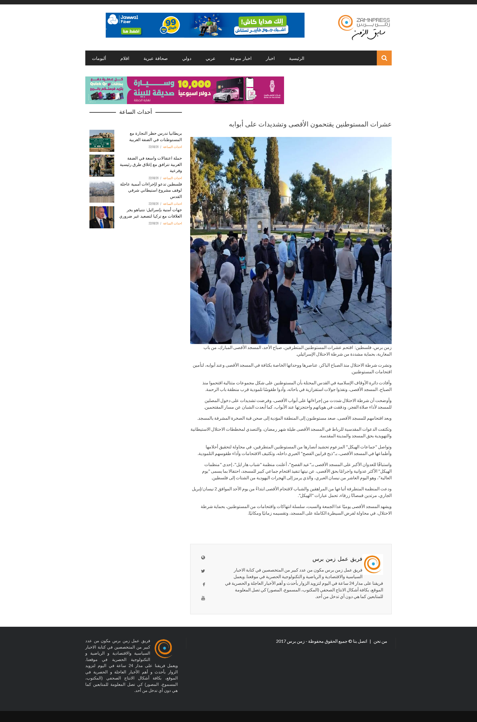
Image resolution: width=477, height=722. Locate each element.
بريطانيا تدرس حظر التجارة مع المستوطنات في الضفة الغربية (155, 136)
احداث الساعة (172, 147)
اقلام (124, 58)
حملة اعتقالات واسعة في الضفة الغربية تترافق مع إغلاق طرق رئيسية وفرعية (151, 164)
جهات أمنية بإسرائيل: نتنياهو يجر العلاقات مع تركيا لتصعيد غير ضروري (150, 212)
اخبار (270, 58)
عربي (211, 58)
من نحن (380, 641)
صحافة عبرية (156, 58)
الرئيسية (296, 58)
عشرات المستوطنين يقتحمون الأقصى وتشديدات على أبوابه (310, 123)
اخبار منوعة (240, 58)
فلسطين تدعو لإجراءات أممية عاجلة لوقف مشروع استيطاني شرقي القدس (151, 190)
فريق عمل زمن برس (337, 558)
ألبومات (99, 58)
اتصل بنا (360, 641)
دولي (186, 58)
